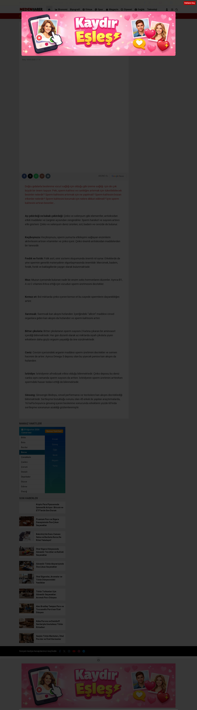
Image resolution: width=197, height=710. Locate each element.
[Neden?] (31, 11)
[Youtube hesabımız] (160, 3)
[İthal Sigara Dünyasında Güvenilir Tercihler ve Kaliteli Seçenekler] (26, 555)
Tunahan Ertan (37, 52)
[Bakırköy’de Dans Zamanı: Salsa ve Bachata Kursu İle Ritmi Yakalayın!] (26, 540)
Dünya (89, 9)
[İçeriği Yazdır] (47, 176)
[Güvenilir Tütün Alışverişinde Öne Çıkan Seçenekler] (26, 570)
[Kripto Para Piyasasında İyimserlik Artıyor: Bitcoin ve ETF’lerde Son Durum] (26, 510)
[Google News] (117, 176)
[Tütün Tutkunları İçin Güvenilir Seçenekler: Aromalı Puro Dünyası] (26, 598)
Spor (100, 9)
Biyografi (75, 9)
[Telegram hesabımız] (171, 3)
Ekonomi (62, 9)
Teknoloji (152, 9)
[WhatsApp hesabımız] (176, 3)
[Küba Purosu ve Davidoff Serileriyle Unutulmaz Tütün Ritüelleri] (26, 627)
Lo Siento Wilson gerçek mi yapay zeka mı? (42, 16)
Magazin (113, 9)
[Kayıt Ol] (167, 9)
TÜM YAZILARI (117, 52)
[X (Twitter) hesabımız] (149, 3)
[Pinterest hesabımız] (165, 3)
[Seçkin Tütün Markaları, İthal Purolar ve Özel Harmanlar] (26, 642)
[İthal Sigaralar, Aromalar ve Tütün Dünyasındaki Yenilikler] (26, 583)
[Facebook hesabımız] (145, 3)
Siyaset (128, 9)
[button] (49, 9)
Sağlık (141, 9)
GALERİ (27, 3)
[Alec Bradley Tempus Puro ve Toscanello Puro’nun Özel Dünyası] (26, 612)
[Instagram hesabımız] (154, 3)
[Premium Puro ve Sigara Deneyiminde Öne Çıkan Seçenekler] (26, 525)
